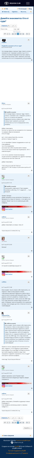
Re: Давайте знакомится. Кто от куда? (12, 45)
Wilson (3, 103)
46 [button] (13, 34)
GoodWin (4, 42)
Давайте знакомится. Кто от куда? (14, 20)
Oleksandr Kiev (5, 315)
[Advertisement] (17, 82)
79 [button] (27, 34)
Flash (3, 240)
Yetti (3, 178)
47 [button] (15, 34)
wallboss (4, 217)
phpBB (17, 446)
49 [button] (20, 34)
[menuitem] (6, 8)
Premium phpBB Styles (23, 440)
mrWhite (4, 282)
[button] (5, 34)
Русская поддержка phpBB (17, 451)
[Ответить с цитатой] (28, 40)
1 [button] (9, 34)
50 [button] (23, 34)
